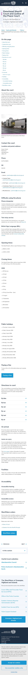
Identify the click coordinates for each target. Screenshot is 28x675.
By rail (4, 64)
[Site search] (22, 3)
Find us (22, 30)
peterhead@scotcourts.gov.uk (18, 190)
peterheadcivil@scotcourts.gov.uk (17, 183)
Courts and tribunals (11, 30)
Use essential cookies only (14, 668)
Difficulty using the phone (8, 46)
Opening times (5, 48)
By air (4, 70)
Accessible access (7, 83)
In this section (7, 551)
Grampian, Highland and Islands (13, 619)
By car (4, 66)
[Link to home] (8, 3)
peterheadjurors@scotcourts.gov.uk (15, 175)
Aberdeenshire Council (9, 562)
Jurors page (6, 451)
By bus (4, 61)
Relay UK (23, 222)
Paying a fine (5, 55)
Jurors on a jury (6, 74)
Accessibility (5, 79)
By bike (4, 59)
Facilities (4, 76)
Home (3, 30)
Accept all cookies (14, 663)
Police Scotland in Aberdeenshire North (12, 568)
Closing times (5, 51)
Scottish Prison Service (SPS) (10, 607)
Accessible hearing (7, 81)
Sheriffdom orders (6, 85)
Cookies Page (14, 672)
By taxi (4, 68)
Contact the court (6, 44)
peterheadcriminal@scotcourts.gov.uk (12, 180)
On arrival (4, 72)
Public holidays (5, 53)
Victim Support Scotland (8, 611)
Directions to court (6, 57)
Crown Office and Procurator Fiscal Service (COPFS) (12, 591)
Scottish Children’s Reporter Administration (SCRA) (9, 602)
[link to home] (8, 632)
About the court (6, 42)
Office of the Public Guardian (10, 596)
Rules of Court (6, 524)
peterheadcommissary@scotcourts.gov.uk (12, 187)
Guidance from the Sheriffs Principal (11, 527)
